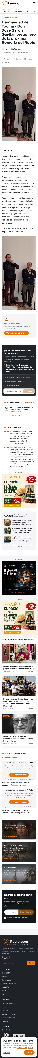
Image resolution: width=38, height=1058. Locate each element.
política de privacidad (19, 770)
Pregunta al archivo (8, 1003)
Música (4, 991)
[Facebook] (2, 957)
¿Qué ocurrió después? (12, 385)
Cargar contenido (20, 775)
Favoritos (5, 1010)
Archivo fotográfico (8, 1017)
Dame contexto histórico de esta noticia (17, 377)
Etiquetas (5, 1021)
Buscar (4, 1007)
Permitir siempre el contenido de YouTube (20, 779)
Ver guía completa (15, 333)
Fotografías (6, 987)
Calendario (28, 402)
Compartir (7, 59)
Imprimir (7, 62)
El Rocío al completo (9, 983)
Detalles (30, 1048)
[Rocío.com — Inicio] (10, 3)
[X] (5, 957)
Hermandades (7, 980)
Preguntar (28, 391)
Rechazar (6, 1052)
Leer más (30, 671)
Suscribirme (26, 912)
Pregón (15, 17)
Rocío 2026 (6, 973)
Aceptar (29, 1052)
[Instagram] (9, 957)
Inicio (3, 9)
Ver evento (17, 415)
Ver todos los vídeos (9, 758)
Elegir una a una (22, 1048)
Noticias (9, 9)
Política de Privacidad (19, 917)
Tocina (16, 9)
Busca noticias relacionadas (13, 381)
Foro (3, 994)
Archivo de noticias (8, 1014)
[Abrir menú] (34, 3)
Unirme (31, 963)
